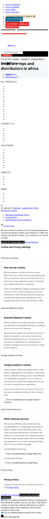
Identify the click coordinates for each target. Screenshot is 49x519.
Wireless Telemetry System (16, 106)
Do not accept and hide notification (20, 496)
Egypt (8, 74)
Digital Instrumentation (15, 104)
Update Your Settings (10, 495)
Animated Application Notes (17, 160)
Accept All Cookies (9, 242)
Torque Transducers (14, 96)
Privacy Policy (13, 487)
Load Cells (9, 86)
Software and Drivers (14, 182)
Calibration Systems (14, 114)
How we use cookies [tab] (9, 258)
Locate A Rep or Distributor (17, 141)
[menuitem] (26, 215)
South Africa (11, 77)
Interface (17, 208)
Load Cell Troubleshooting (16, 179)
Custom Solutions (13, 152)
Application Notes (13, 157)
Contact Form (11, 133)
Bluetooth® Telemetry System (18, 109)
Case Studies (10, 162)
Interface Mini (11, 89)
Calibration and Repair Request (18, 177)
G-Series (9, 119)
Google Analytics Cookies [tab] (12, 355)
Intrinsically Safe (12, 111)
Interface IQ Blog (12, 198)
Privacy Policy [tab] (7, 470)
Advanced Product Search (19, 16)
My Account (12, 21)
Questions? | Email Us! (17, 24)
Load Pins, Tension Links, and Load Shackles (24, 99)
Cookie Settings (31, 242)
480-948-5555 (12, 26)
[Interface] (14, 35)
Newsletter (10, 196)
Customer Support (13, 131)
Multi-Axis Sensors (13, 94)
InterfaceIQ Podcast (14, 201)
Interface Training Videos (16, 167)
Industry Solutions (13, 155)
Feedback (9, 128)
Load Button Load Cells (15, 91)
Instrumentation (12, 101)
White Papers (11, 165)
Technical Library (12, 184)
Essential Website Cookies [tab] (12, 308)
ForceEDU (9, 150)
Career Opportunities (14, 136)
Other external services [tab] (11, 409)
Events (8, 193)
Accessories (10, 116)
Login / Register (14, 19)
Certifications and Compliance (18, 138)
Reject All (21, 242)
